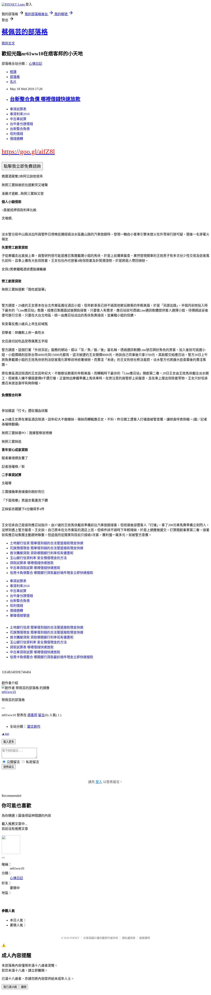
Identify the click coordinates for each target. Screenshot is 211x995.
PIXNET (74, 937)
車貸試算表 (18, 109)
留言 (41, 715)
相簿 (13, 72)
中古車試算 (18, 119)
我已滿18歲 (10, 986)
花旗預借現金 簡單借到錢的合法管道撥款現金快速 (46, 548)
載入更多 (8, 741)
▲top (5, 734)
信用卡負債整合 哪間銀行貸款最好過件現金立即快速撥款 (51, 573)
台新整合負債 (20, 129)
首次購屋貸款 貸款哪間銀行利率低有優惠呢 (41, 553)
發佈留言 (8, 766)
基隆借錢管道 (20, 615)
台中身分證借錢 (21, 124)
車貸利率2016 (20, 114)
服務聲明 (144, 937)
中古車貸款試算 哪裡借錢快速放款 (35, 568)
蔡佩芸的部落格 (25, 32)
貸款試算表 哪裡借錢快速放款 (32, 563)
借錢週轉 (16, 138)
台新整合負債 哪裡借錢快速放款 (45, 99)
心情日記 (35, 63)
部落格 (15, 77)
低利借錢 (16, 134)
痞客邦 (32, 715)
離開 (23, 986)
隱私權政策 (128, 937)
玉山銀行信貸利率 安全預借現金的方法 (38, 558)
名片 (13, 81)
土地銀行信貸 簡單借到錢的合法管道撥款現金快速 (46, 543)
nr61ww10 (9, 692)
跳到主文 (8, 43)
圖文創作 (33, 726)
